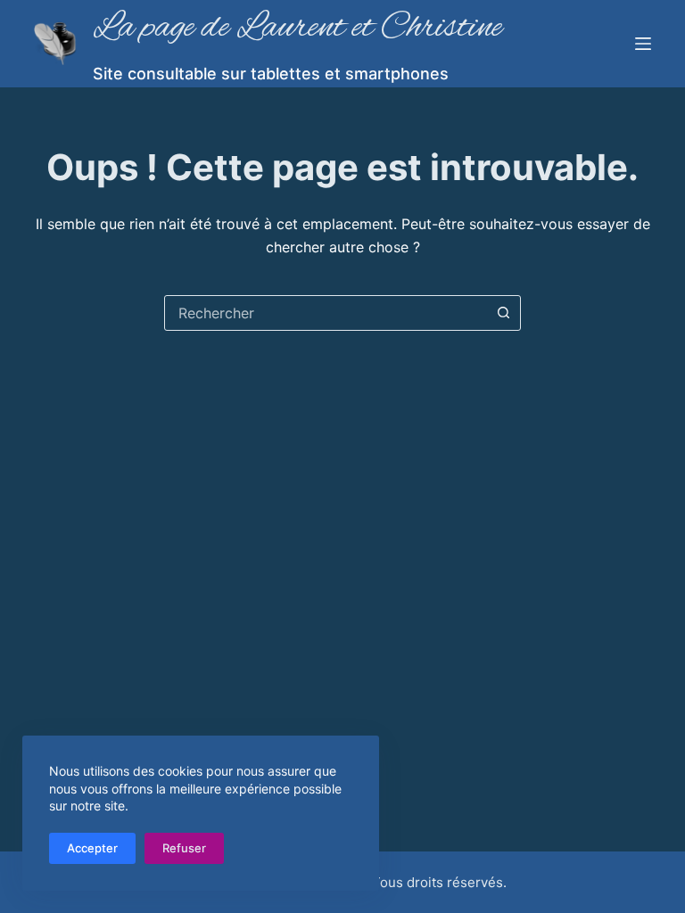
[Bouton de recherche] (503, 313)
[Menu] (643, 44)
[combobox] (325, 313)
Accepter (92, 848)
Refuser (184, 848)
